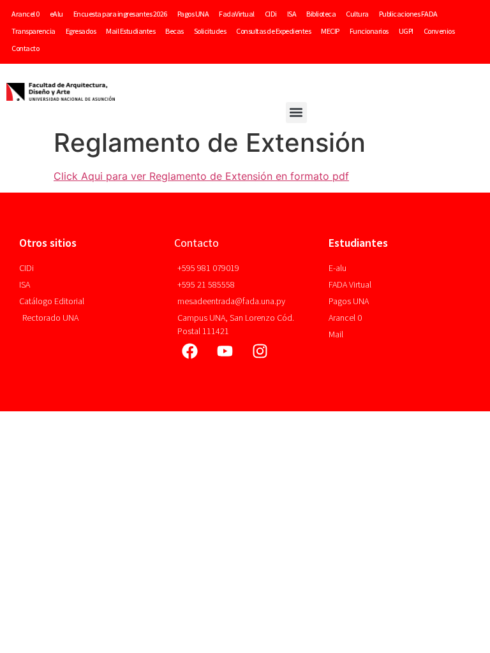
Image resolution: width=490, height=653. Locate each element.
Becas (174, 31)
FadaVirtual (237, 13)
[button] (296, 112)
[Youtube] (225, 351)
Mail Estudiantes (130, 31)
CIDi (271, 13)
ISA (292, 13)
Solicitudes (210, 31)
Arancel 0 (25, 13)
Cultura (357, 13)
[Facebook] (190, 351)
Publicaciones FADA (408, 13)
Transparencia (33, 31)
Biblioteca (321, 13)
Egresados (81, 31)
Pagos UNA (193, 13)
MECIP (330, 31)
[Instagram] (260, 351)
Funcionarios (369, 31)
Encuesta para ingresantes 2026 (120, 13)
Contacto (25, 48)
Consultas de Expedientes (273, 31)
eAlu (56, 13)
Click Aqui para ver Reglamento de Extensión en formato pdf (201, 176)
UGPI (406, 31)
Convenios (439, 31)
